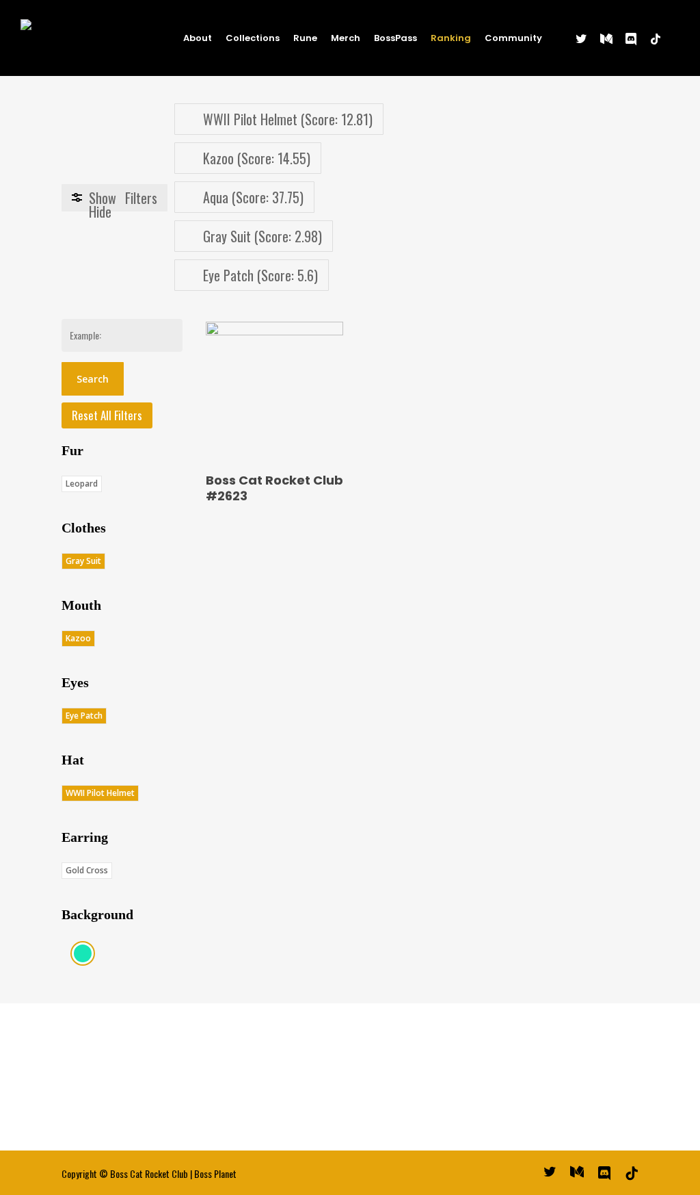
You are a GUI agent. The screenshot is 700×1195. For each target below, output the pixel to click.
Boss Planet (215, 1173)
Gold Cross (87, 870)
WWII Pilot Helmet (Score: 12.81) (288, 119)
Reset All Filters (107, 415)
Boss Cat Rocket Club (149, 1173)
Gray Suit (83, 561)
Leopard (82, 483)
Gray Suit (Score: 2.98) (262, 236)
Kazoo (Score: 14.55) (256, 158)
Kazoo (78, 638)
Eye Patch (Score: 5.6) (260, 275)
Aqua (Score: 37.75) (253, 197)
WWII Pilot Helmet (100, 793)
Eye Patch (84, 715)
